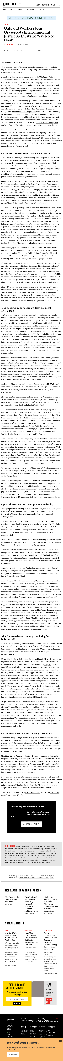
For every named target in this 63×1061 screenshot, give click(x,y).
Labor (4, 9)
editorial (18, 678)
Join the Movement (13, 1055)
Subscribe (45, 5)
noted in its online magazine (47, 122)
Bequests (32, 1035)
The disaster (20, 227)
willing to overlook (39, 720)
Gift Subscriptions (43, 1034)
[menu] (20, 4)
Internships (51, 1032)
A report (4, 93)
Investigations (31, 9)
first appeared (13, 62)
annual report (29, 77)
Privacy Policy (23, 1034)
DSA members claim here (31, 824)
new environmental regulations (24, 111)
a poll (14, 248)
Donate (53, 5)
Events (42, 9)
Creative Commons (32, 792)
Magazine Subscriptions (43, 1031)
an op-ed (47, 664)
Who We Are (24, 1030)
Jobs (49, 1030)
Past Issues (24, 1032)
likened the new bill (35, 715)
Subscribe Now (49, 1001)
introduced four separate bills (12, 256)
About (38, 5)
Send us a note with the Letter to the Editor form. (36, 878)
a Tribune (11, 678)
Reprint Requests (50, 1034)
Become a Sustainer (33, 1032)
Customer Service (42, 1037)
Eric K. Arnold (9, 44)
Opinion (20, 9)
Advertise (33, 1036)
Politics (12, 9)
